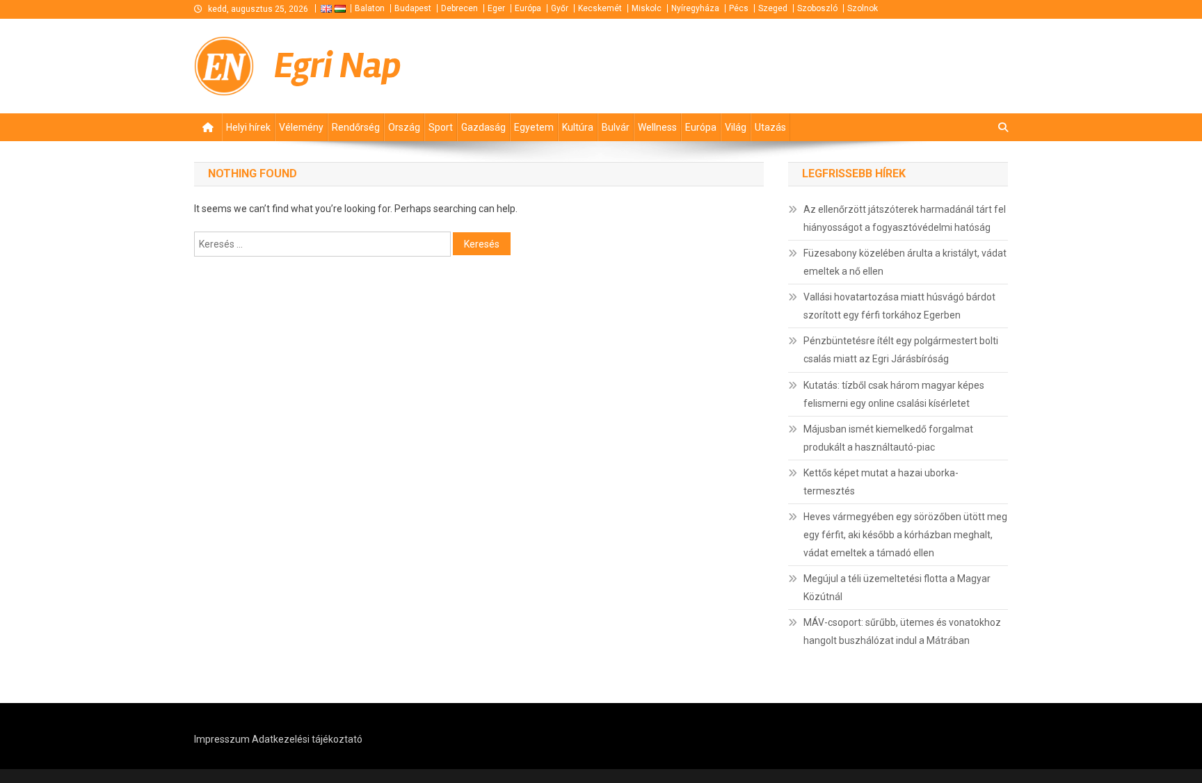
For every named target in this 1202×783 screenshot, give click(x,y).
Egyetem (534, 127)
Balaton (370, 8)
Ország (404, 127)
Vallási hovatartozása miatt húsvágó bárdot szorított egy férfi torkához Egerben (899, 306)
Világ (735, 127)
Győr (559, 8)
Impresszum (222, 739)
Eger (496, 8)
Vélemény (301, 127)
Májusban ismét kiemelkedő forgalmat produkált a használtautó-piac (888, 438)
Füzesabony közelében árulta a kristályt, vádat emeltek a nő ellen (905, 262)
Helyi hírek (248, 127)
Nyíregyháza (695, 8)
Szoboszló (817, 8)
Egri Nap (337, 66)
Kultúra (577, 127)
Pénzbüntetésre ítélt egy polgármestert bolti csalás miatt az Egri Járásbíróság (900, 349)
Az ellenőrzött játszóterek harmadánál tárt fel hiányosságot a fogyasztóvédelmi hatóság (904, 218)
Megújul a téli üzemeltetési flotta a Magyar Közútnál (897, 587)
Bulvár (616, 127)
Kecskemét (600, 8)
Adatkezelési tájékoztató (307, 739)
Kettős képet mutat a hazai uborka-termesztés (881, 482)
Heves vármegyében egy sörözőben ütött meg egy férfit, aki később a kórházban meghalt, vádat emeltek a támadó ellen (905, 534)
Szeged (772, 8)
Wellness (657, 127)
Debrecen (459, 8)
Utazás (770, 127)
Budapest (412, 8)
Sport (440, 127)
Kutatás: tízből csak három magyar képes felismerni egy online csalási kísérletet (893, 394)
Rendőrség (356, 127)
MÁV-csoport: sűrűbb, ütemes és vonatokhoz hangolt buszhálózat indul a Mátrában (902, 631)
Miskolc (647, 8)
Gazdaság (483, 127)
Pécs (738, 8)
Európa (528, 8)
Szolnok (862, 8)
